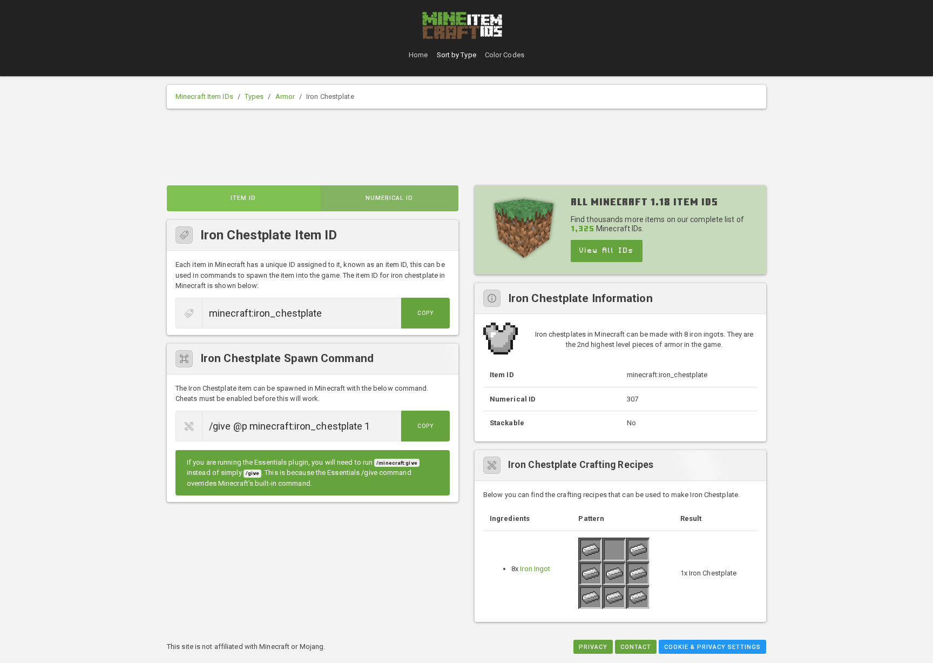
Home (418, 55)
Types (254, 96)
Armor (285, 96)
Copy (425, 313)
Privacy (593, 647)
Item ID (243, 198)
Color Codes (504, 55)
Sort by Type (456, 55)
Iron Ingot (535, 569)
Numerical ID (389, 198)
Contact (635, 647)
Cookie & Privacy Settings (712, 647)
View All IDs (606, 251)
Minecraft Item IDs (204, 96)
